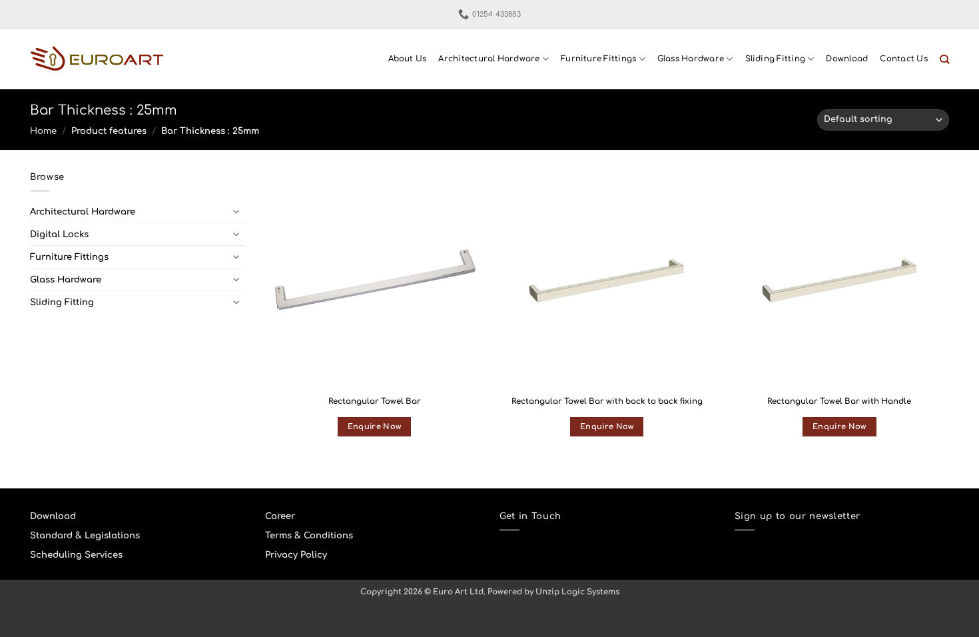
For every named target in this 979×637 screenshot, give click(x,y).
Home (43, 131)
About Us (407, 59)
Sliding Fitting (775, 59)
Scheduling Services (76, 555)
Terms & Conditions (309, 535)
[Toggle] (237, 211)
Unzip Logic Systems (577, 592)
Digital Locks (59, 234)
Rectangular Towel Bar (374, 401)
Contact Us (903, 59)
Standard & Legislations (85, 535)
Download (847, 59)
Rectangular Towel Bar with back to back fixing (607, 401)
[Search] (944, 59)
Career (280, 516)
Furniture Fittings (598, 59)
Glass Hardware (690, 59)
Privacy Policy (296, 555)
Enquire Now (375, 426)
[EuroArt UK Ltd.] (96, 60)
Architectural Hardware (488, 59)
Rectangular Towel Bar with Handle (839, 401)
